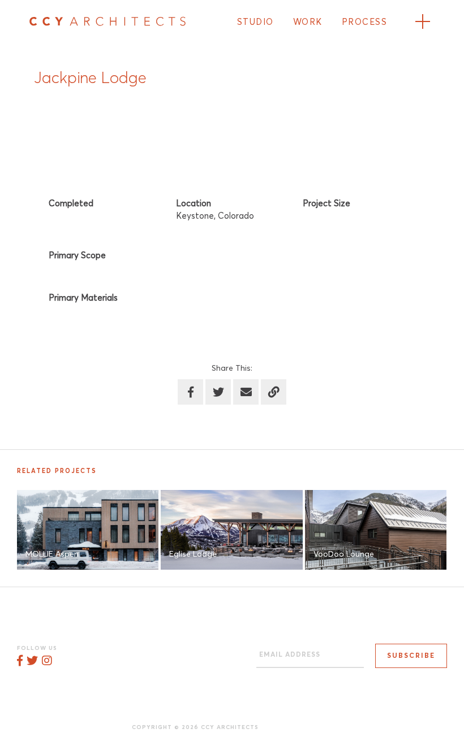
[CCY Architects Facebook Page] (20, 661)
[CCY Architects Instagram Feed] (46, 661)
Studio (255, 22)
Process (365, 22)
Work (308, 22)
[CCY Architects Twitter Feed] (32, 661)
